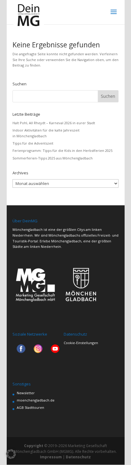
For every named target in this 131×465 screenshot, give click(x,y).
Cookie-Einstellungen (81, 342)
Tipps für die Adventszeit (32, 143)
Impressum (51, 457)
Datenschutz (78, 457)
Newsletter (26, 393)
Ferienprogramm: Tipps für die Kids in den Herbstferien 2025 (62, 150)
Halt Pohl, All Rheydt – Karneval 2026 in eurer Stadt (53, 123)
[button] (11, 454)
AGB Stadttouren (30, 407)
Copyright (33, 445)
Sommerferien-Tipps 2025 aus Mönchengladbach (52, 158)
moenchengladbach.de (36, 400)
